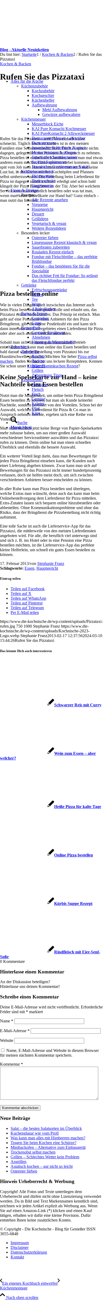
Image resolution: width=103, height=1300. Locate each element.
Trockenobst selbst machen (33, 1152)
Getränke (28, 285)
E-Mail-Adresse (15, 1030)
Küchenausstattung (37, 171)
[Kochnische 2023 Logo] (39, 72)
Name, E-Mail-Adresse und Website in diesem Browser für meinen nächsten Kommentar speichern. (49, 1052)
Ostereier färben (24, 1171)
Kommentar (11, 1064)
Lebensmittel (32, 380)
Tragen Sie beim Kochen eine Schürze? (43, 1142)
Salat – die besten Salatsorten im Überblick (46, 1128)
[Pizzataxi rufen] (51, 125)
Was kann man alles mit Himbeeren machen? (48, 1138)
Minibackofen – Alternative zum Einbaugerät (48, 1147)
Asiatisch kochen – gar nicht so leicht (42, 1166)
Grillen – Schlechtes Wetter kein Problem (45, 1157)
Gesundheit (30, 328)
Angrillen (18, 1161)
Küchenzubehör (34, 86)
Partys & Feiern (34, 313)
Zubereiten (30, 351)
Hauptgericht (47, 568)
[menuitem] (57, 133)
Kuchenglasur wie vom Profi (35, 1133)
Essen (29, 568)
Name (6, 1021)
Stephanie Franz (50, 563)
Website (6, 1040)
